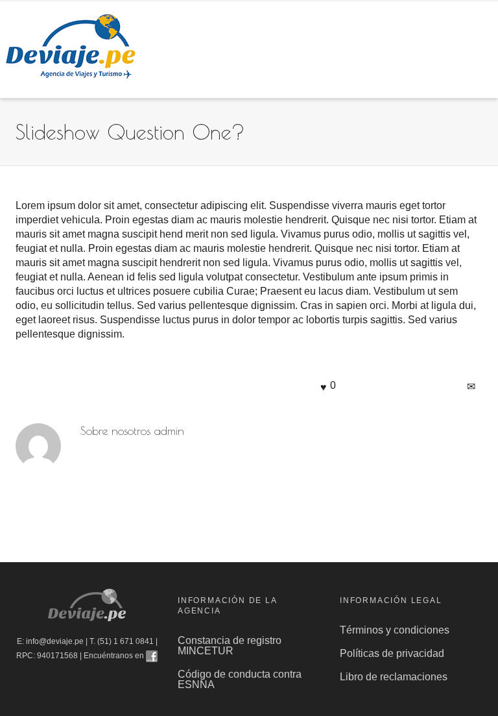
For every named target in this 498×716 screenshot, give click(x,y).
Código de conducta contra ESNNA (240, 679)
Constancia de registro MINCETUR (229, 645)
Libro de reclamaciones (395, 676)
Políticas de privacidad (393, 653)
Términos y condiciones (394, 630)
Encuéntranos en (115, 655)
